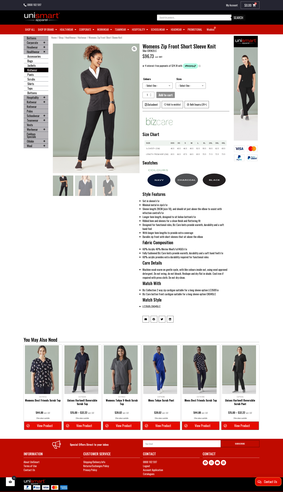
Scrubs (31, 79)
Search (238, 17)
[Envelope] (217, 462)
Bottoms (31, 38)
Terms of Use (30, 466)
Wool (29, 146)
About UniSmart (32, 462)
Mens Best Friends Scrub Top (201, 400)
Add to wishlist (174, 104)
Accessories (34, 56)
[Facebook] (205, 462)
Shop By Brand (46, 29)
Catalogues (148, 474)
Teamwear (120, 29)
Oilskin (30, 141)
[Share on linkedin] (170, 319)
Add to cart (166, 95)
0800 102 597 (34, 5)
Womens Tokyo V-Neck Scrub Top (122, 402)
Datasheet (153, 104)
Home (54, 37)
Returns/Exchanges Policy (96, 466)
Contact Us (29, 470)
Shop (61, 37)
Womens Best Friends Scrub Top (43, 400)
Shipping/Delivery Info (94, 462)
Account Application (153, 470)
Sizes (179, 79)
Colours (147, 79)
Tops (30, 88)
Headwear (176, 29)
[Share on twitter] (162, 319)
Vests (30, 125)
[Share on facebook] (154, 319)
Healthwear (66, 29)
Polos (30, 111)
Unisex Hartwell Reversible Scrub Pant (240, 402)
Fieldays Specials (31, 135)
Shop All (30, 29)
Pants (30, 74)
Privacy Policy (90, 470)
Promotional (195, 29)
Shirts (30, 84)
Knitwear (32, 70)
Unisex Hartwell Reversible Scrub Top (82, 402)
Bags (30, 61)
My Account (232, 5)
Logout (146, 466)
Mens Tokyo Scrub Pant (161, 400)
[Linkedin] (223, 462)
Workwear (103, 29)
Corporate (85, 29)
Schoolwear (158, 29)
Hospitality (138, 29)
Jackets (31, 65)
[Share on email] (146, 319)
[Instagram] (211, 462)
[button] (134, 48)
